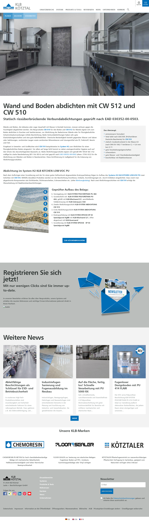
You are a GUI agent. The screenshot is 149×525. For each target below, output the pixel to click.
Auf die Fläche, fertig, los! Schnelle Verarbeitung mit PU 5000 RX (91, 387)
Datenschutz (8, 509)
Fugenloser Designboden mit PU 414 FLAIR (127, 385)
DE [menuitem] (69, 519)
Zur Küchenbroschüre (74, 240)
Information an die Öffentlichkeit (37, 509)
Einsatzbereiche (47, 10)
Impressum (19, 509)
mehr (74, 418)
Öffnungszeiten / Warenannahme (65, 509)
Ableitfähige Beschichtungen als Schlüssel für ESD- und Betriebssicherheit (19, 387)
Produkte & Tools (73, 10)
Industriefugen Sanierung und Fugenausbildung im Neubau (55, 387)
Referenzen (89, 10)
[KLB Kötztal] (17, 6)
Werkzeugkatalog (82, 180)
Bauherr (18, 16)
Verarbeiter (30, 16)
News (98, 10)
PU (139, 175)
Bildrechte (83, 509)
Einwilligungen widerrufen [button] (132, 509)
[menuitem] (67, 519)
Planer (8, 16)
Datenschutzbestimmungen (124, 498)
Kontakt (145, 4)
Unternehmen (109, 10)
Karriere (121, 10)
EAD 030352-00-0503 (68, 154)
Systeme (59, 10)
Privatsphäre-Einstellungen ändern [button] (107, 509)
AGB (90, 509)
